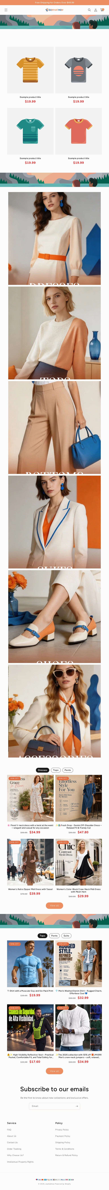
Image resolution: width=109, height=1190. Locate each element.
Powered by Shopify (63, 1184)
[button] (6, 10)
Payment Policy (62, 1136)
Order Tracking (14, 1149)
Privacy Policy (62, 1129)
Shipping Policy (62, 1142)
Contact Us (12, 1142)
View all (54, 905)
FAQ (9, 1129)
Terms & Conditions (64, 1149)
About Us (11, 1136)
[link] (30, 99)
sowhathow (49, 1184)
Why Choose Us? (15, 1155)
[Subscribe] (77, 1106)
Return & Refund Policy (66, 1155)
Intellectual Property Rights (20, 1162)
